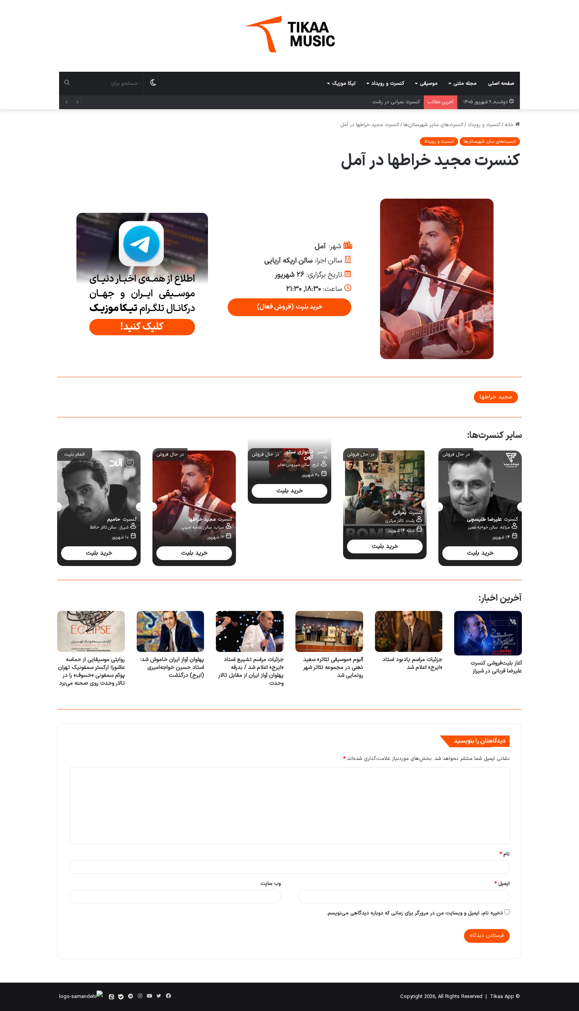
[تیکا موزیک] (290, 34)
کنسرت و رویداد (387, 84)
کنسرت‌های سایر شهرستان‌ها (433, 125)
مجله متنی (465, 84)
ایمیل (502, 884)
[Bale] (121, 997)
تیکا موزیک (344, 84)
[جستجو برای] (67, 83)
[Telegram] (130, 996)
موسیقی (429, 84)
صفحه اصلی (501, 84)
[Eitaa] (111, 997)
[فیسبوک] (168, 996)
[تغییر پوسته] (153, 83)
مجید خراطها (496, 397)
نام (504, 854)
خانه (510, 125)
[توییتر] (158, 996)
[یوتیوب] (149, 996)
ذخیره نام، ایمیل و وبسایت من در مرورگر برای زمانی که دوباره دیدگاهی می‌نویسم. (415, 913)
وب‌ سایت (270, 884)
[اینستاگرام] (140, 996)
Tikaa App (502, 997)
